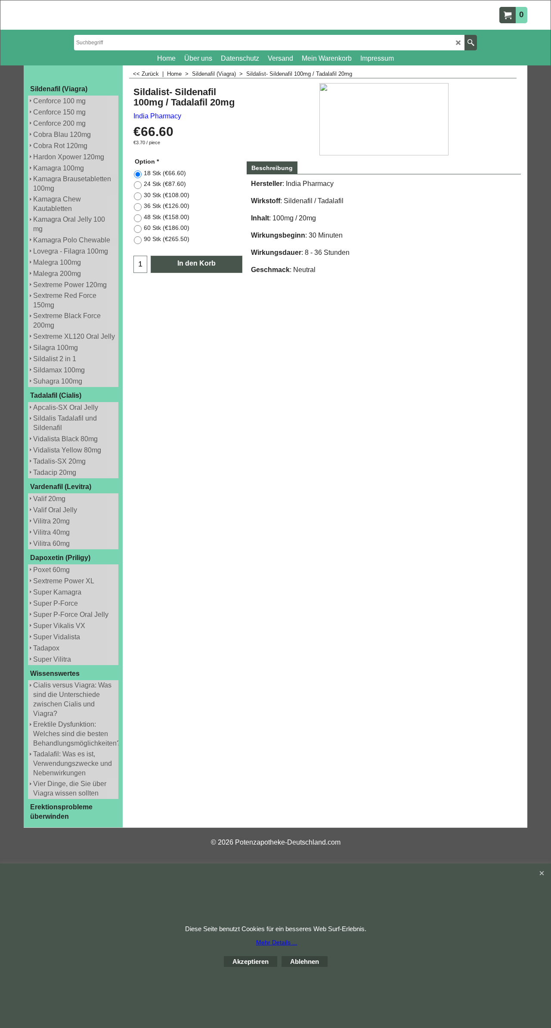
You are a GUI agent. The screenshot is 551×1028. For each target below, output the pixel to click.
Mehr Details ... (276, 942)
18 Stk (165, 173)
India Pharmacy (157, 116)
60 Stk (166, 227)
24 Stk (165, 183)
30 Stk (166, 195)
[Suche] (470, 42)
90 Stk (166, 238)
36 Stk (166, 205)
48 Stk (166, 217)
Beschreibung (272, 167)
